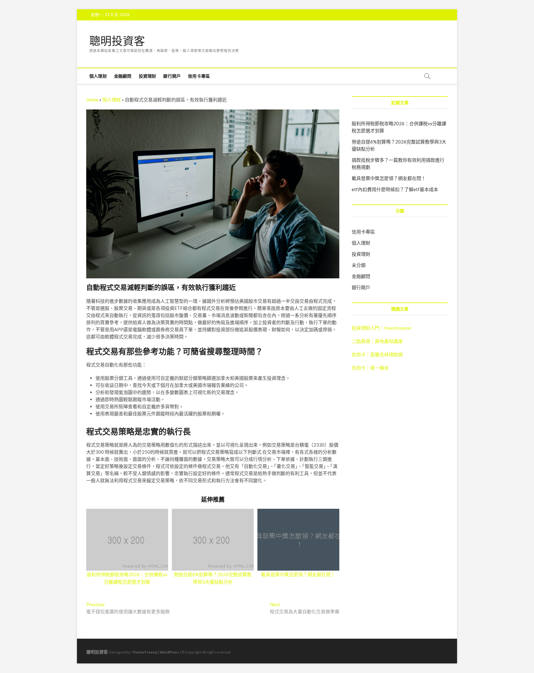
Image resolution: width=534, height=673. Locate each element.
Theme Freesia (144, 652)
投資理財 (147, 76)
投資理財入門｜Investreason (381, 328)
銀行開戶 (172, 76)
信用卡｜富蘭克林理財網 (377, 354)
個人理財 (98, 76)
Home (92, 99)
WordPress (169, 652)
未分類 (359, 265)
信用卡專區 (199, 76)
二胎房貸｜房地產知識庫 (377, 341)
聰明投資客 (117, 41)
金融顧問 (123, 76)
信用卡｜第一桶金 (370, 368)
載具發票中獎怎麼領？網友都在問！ (298, 574)
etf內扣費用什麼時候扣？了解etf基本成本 (395, 189)
